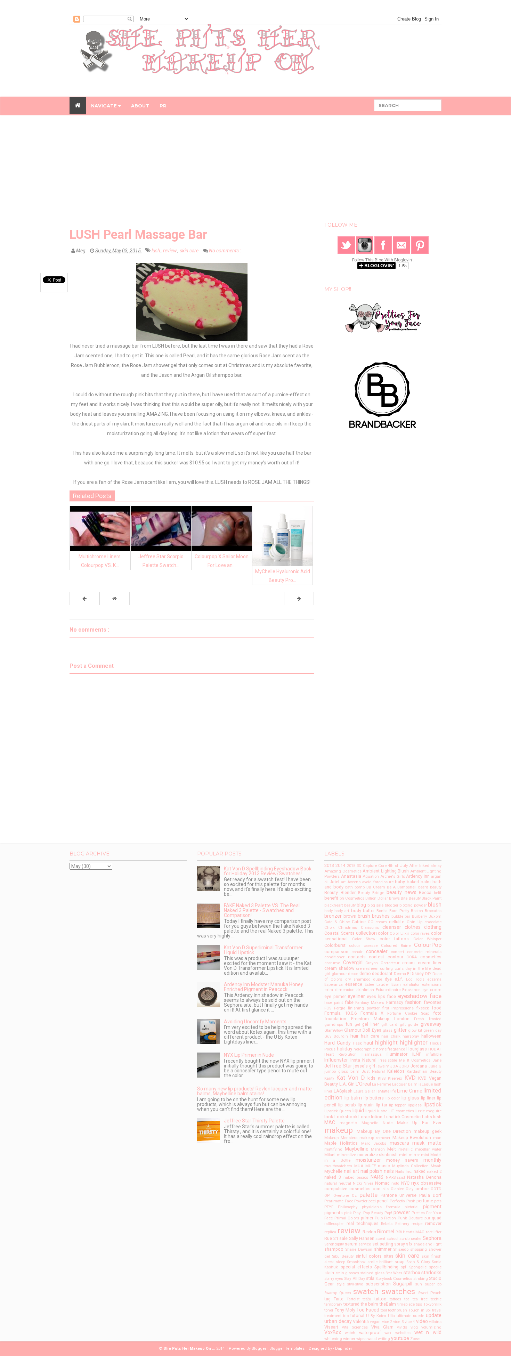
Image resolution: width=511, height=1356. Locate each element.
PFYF (328, 1207)
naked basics (355, 1177)
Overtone (341, 1195)
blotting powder (413, 905)
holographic (364, 1049)
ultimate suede (410, 1316)
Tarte (338, 1298)
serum (351, 1244)
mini (403, 1155)
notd (395, 1183)
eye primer (335, 996)
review (170, 250)
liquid (358, 1110)
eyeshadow (413, 995)
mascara (399, 1143)
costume (332, 963)
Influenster (336, 1060)
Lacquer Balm (404, 1084)
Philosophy (347, 1207)
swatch (366, 1291)
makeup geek (427, 1131)
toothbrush (397, 1310)
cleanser (391, 927)
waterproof (370, 1332)
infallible (433, 1054)
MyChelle (333, 1171)
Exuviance (411, 990)
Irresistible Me (392, 1060)
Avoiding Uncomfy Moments (255, 1021)
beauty (435, 887)
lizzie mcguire (428, 1111)
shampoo (333, 1249)
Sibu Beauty (343, 1256)
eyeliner (356, 996)
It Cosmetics (418, 1060)
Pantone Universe (399, 1195)
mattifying (333, 1149)
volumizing (431, 1327)
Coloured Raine (396, 945)
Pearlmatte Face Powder (345, 1201)
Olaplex (397, 1189)
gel (357, 1024)
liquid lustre (376, 1111)
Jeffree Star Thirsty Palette (254, 1120)
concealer (377, 951)
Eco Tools (415, 979)
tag (327, 1298)
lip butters (374, 1098)
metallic (405, 1149)
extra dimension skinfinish (349, 990)
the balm (370, 1304)
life (393, 1091)
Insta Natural (363, 1060)
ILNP (416, 1054)
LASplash (343, 1091)
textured (351, 1304)
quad (436, 1217)
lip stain (366, 1104)
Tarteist (353, 1299)
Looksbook (345, 1116)
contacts (357, 956)
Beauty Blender (339, 892)
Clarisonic (370, 927)
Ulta (391, 1316)
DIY (428, 974)
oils (385, 1189)
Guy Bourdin (336, 1036)
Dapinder (343, 1348)
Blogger (259, 1348)
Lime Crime (409, 1091)
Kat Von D (350, 1077)
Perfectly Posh (402, 1201)
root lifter (433, 1232)
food (436, 1007)
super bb (433, 1284)
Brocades (433, 911)
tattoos (395, 1299)
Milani (329, 1155)
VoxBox (332, 1332)
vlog (414, 1327)
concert (397, 952)
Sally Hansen (361, 1238)
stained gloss (372, 1273)
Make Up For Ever (419, 1122)
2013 (329, 865)
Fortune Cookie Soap (408, 1013)
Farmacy (394, 1002)
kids (371, 1078)
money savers (402, 1160)
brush (364, 916)
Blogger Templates (287, 1348)
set (375, 1244)
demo (365, 973)
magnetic (348, 1123)
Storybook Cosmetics (393, 1278)
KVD (410, 1077)
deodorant (382, 973)
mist (425, 1155)
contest (376, 956)
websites (403, 1333)
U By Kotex (376, 1316)
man (437, 1138)
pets (437, 1201)
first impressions (398, 1008)
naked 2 (434, 1171)
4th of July (397, 865)
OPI (327, 1195)
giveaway (431, 1024)
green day (432, 1030)
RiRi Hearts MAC (410, 1232)
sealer (416, 1238)
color (383, 933)
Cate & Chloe (336, 922)
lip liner (428, 1098)
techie (436, 1299)
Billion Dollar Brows (382, 898)
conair (357, 952)
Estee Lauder (377, 984)
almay (436, 865)
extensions (431, 984)
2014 (340, 865)
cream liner (429, 962)
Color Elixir (399, 933)
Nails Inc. (403, 1171)
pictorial (412, 1207)
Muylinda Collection (410, 1166)
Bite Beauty (410, 898)
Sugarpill (402, 1283)
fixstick (422, 1008)
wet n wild (427, 1332)
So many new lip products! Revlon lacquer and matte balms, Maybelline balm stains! (254, 1091)
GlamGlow (333, 1030)
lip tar (381, 1104)
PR (163, 105)
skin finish (431, 1256)
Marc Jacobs (374, 1143)
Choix (329, 927)
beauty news (401, 892)
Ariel (334, 881)
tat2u (367, 1299)
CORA (411, 957)
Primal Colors (346, 1218)
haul (368, 1043)
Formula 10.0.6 (340, 1013)
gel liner (370, 1024)
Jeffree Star (338, 1066)
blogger (391, 905)
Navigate (104, 105)
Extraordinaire (388, 990)
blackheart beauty (339, 905)
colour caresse (363, 945)
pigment (432, 1206)
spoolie (435, 1267)
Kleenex (395, 1078)
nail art (351, 1171)
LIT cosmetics (401, 1111)
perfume (424, 1200)
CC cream (377, 922)
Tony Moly (345, 1310)
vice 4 (410, 1322)
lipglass (415, 1105)
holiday (344, 1048)
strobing (420, 1278)
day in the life (418, 968)
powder (402, 1212)
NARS (377, 1177)
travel (436, 1310)
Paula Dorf (430, 1195)
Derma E (401, 974)
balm (426, 881)
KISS (382, 1078)
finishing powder (364, 1008)
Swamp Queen (337, 1293)
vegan (375, 1322)
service (364, 1244)
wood (372, 1339)
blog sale (375, 905)
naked (419, 1171)
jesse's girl (364, 1066)
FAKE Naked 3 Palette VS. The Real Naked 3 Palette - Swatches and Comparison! (262, 910)
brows (349, 916)
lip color (393, 1098)
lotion (376, 1116)
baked (413, 881)
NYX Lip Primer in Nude (249, 1055)
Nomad (382, 1183)
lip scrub (347, 1104)
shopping (418, 1249)
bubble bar (401, 916)
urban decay (337, 1321)
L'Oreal (363, 1084)
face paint (333, 1002)
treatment (332, 1316)
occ (376, 1188)
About (140, 105)
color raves (420, 933)
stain (329, 1272)
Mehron (378, 1149)
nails (389, 1171)
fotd (437, 1013)
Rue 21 (331, 1238)
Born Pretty (399, 911)
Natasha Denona (424, 1177)
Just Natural (373, 1071)
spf (403, 1267)
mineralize (346, 1155)
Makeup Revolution (411, 1137)
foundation (335, 1018)
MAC (329, 1122)
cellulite (396, 921)
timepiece (406, 1304)
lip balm (353, 1098)
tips (419, 1304)
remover (433, 1223)
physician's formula (381, 1207)
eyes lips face (381, 996)
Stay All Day (354, 1278)
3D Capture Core (372, 865)
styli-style (355, 1284)
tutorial (357, 1315)
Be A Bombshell (402, 887)
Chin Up (414, 922)
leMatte (382, 1091)
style (340, 1284)
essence (353, 984)
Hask (357, 1043)
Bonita (382, 911)
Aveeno (353, 882)
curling (386, 968)
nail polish (371, 1171)
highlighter (414, 1042)
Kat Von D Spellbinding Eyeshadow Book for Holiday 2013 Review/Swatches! (267, 871)
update (433, 1315)
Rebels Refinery (395, 1223)
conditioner (334, 957)
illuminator (397, 1054)
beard (423, 887)
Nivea (368, 1183)
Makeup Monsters (340, 1138)
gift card (389, 1024)
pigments (333, 1212)
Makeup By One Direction (384, 1131)
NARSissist (395, 1177)
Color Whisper (427, 939)
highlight (386, 1042)
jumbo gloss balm (341, 1071)
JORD (404, 1066)
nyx (415, 1183)
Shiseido (400, 1249)
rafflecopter (334, 1223)
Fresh (419, 1019)
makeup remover (375, 1138)
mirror (414, 1155)
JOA (394, 1066)
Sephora (432, 1238)
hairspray (411, 1036)
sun (418, 1284)
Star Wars (394, 1273)
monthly (432, 1160)
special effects (356, 1266)
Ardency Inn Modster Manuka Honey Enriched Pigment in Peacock (263, 987)
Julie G (434, 1066)
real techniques (363, 1223)
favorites (432, 1002)
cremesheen (367, 968)
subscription (378, 1283)
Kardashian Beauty (424, 1071)
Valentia (361, 1321)
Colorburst (335, 945)
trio (346, 1316)
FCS (327, 1008)
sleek (329, 1262)
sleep (340, 1262)
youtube (400, 1338)
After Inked (419, 865)
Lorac (364, 1116)
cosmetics (430, 956)
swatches (398, 1291)
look (328, 1116)
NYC (405, 1183)
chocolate (432, 922)
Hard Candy (337, 1043)
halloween (431, 1036)
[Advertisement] (255, 170)
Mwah (436, 1166)
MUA (358, 1166)
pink (348, 1213)
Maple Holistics (341, 1143)
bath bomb (355, 887)
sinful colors (369, 1256)
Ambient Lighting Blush (386, 871)
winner (349, 1339)
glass (387, 1030)
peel (372, 1201)
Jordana (419, 1066)
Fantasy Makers (369, 1002)
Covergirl (353, 962)
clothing (432, 927)
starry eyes (333, 1278)
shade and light (427, 1244)
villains (435, 1322)
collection (366, 933)
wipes (361, 1339)
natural (330, 1183)
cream (408, 962)
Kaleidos (396, 1071)
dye (388, 979)
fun (349, 1024)
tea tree (420, 1299)
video (422, 1321)
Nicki (357, 1183)
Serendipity (334, 1244)
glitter (400, 1030)
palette (368, 1194)
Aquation (371, 876)
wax (387, 1333)
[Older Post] (299, 598)
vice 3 (398, 1322)
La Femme (381, 1084)
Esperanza (333, 984)
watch (350, 1333)
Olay (409, 1189)
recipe (417, 1223)
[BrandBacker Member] (383, 395)
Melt (391, 1149)
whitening (333, 1339)
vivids (402, 1327)
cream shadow (339, 968)
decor (353, 974)
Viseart (331, 1327)
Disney (417, 973)
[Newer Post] (84, 598)
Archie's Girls (392, 876)
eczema (434, 979)
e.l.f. (399, 979)
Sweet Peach (429, 1293)
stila (370, 1278)
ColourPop (427, 944)
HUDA (433, 1049)
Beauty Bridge (371, 893)
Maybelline (356, 1149)
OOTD (436, 1189)
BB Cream (375, 887)
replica (330, 1232)
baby (400, 881)
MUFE (370, 1166)
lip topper (397, 1105)
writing (384, 1339)
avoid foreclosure (378, 882)
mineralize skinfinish (377, 1154)
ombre (422, 1188)
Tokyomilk (432, 1304)
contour (395, 956)
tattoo (380, 1298)
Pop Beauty (373, 1213)
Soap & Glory (418, 1262)
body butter (363, 910)
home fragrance (390, 1049)
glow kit (415, 1030)
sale (343, 1238)
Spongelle (418, 1267)
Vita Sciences (355, 1327)
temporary (333, 1304)
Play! (357, 1213)
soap (400, 1261)
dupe (377, 979)
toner (328, 1310)
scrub (404, 1238)
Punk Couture (410, 1218)
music (384, 1165)
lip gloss (411, 1098)
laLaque (426, 1084)
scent (380, 1238)
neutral (345, 1183)
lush (156, 250)
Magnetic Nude (377, 1123)
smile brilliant (379, 1262)
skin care (190, 250)
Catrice (359, 921)
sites (389, 1256)
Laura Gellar (364, 1091)
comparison (336, 951)
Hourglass (416, 1048)
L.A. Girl (347, 1084)
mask (418, 1143)
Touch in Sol (419, 1310)
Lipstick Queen (337, 1111)
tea (406, 1299)
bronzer (333, 916)
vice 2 (387, 1322)
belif (437, 893)
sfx (409, 1244)
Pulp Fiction (385, 1218)
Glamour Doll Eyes (362, 1030)
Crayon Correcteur (382, 963)
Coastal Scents (339, 933)
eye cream (431, 990)
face (435, 995)
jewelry (382, 1066)
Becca (425, 892)
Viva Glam (382, 1327)
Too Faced (367, 1310)
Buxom (435, 916)
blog (361, 905)
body (328, 911)
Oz (354, 1195)
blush (434, 904)
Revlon (369, 1231)
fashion (413, 1002)
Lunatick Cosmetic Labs (408, 1116)
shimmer (382, 1249)
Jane (436, 1060)
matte (434, 1143)
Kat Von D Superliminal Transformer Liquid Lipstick (263, 950)
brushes (381, 916)
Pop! (388, 1213)
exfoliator (411, 984)
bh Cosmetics (352, 898)
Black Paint (431, 898)
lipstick (432, 1104)
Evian (396, 984)
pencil (383, 1200)
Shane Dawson (358, 1249)
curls (399, 968)
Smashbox (356, 1262)
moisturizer (368, 1160)
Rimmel (385, 1231)
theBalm (388, 1304)
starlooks (431, 1272)
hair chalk (390, 1036)
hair (354, 1036)
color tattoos (394, 938)
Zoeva (415, 1339)
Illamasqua (372, 1054)
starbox (412, 1272)
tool (384, 1310)
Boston (417, 911)
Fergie (339, 1008)
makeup (338, 1130)
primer (367, 1217)
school (392, 1238)
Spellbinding (386, 1266)
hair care (370, 1036)
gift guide (409, 1024)
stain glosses (347, 1273)
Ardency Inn (418, 876)
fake (349, 1002)
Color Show (363, 939)
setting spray (392, 1244)
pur (427, 1218)
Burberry (419, 916)
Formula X (371, 1013)
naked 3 (332, 1177)
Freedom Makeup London (380, 1018)
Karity (329, 1078)
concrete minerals (424, 952)
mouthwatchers (338, 1166)
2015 (351, 865)
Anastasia (351, 876)
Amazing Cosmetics (342, 871)
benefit (331, 898)
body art (341, 911)
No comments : (225, 250)
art (343, 882)
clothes (413, 927)
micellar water (428, 1149)
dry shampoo (357, 979)
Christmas (347, 927)
